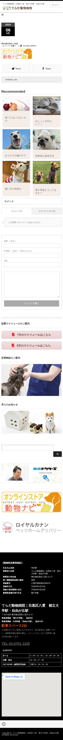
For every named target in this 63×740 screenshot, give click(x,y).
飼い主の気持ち (13, 188)
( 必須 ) (9, 241)
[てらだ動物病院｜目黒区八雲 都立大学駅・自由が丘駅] (28, 6)
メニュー (55, 5)
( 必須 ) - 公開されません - (19, 251)
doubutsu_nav (11, 80)
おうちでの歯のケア (15, 155)
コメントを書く (9, 46)
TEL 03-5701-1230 (16, 643)
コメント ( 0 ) (16, 211)
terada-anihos (29, 46)
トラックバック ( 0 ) (46, 211)
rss (4, 724)
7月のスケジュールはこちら (34, 334)
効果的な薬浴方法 (44, 155)
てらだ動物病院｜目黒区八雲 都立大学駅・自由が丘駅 (36, 733)
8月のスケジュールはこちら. (34, 345)
